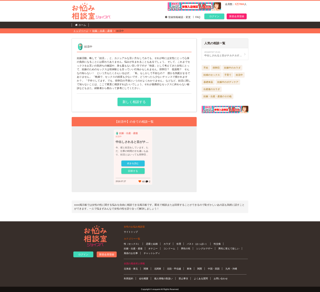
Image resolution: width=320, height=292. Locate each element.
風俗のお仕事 (131, 253)
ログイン (214, 16)
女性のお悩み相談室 (134, 226)
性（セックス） (132, 243)
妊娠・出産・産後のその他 (218, 96)
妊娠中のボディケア (227, 82)
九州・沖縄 (231, 268)
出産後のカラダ (212, 89)
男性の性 (185, 248)
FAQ (197, 17)
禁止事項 (183, 278)
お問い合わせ (221, 278)
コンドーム (169, 248)
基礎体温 (208, 82)
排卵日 (216, 67)
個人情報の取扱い (163, 278)
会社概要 (143, 278)
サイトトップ (131, 231)
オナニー (153, 248)
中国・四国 (214, 268)
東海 (189, 268)
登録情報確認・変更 (179, 17)
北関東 (157, 268)
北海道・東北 (131, 268)
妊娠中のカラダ (232, 67)
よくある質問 (201, 278)
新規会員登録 (236, 16)
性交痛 (217, 243)
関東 (146, 268)
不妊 (206, 67)
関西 (199, 268)
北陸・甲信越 (174, 268)
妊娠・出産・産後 (102, 30)
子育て (227, 75)
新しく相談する (134, 102)
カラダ (167, 243)
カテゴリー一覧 (132, 238)
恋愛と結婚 (152, 243)
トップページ (80, 30)
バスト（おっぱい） (197, 243)
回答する (133, 171)
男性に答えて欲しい (228, 248)
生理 (178, 243)
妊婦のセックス (212, 75)
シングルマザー (204, 248)
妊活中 (239, 75)
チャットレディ (152, 253)
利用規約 (128, 278)
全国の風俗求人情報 (134, 263)
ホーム (82, 25)
